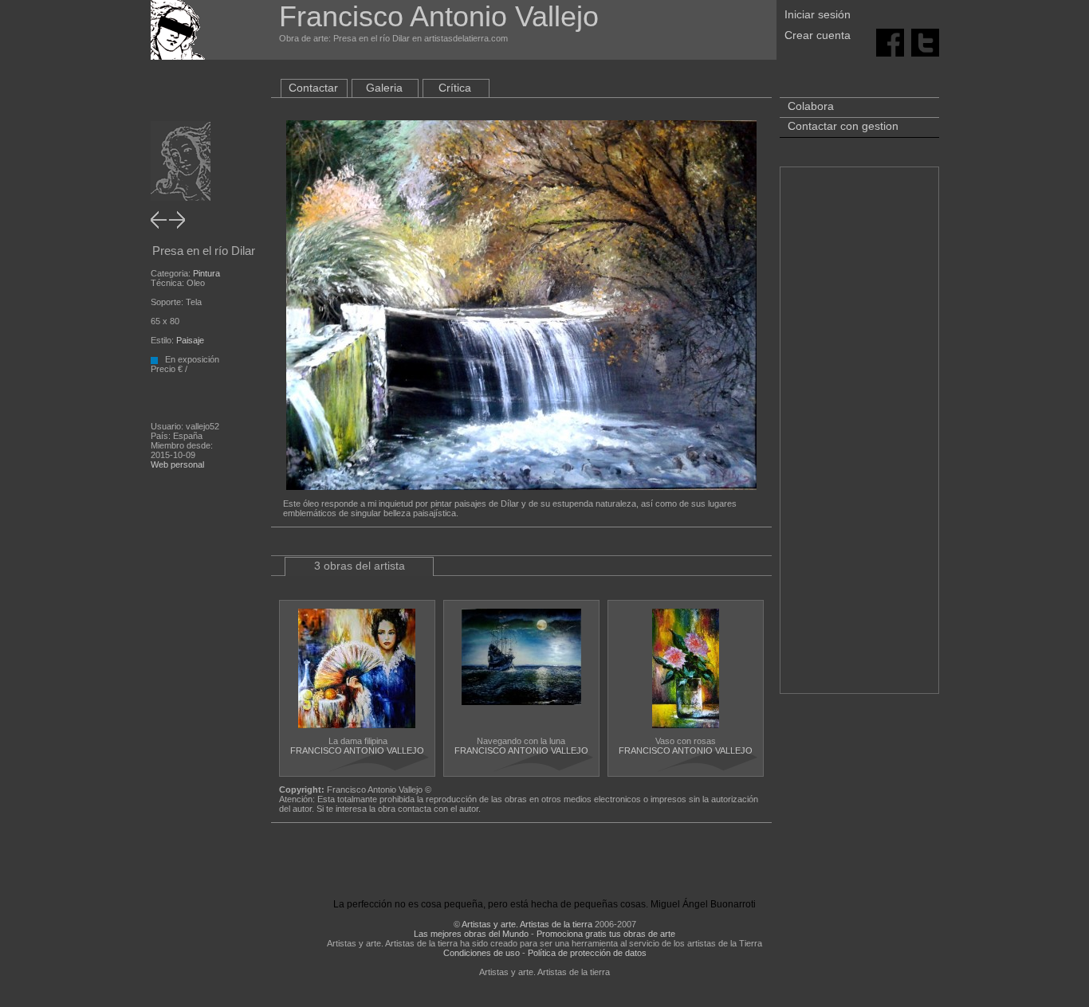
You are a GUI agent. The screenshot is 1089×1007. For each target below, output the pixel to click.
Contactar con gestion (843, 126)
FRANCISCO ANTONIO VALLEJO (357, 750)
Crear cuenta (817, 35)
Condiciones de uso (481, 953)
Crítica (454, 87)
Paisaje (190, 340)
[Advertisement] (859, 438)
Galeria (384, 87)
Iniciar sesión (817, 14)
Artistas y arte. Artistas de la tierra (527, 924)
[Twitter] (925, 41)
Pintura (206, 273)
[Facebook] (890, 41)
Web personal (177, 464)
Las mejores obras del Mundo (471, 933)
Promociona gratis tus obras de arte (606, 933)
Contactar (313, 87)
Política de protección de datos (587, 953)
